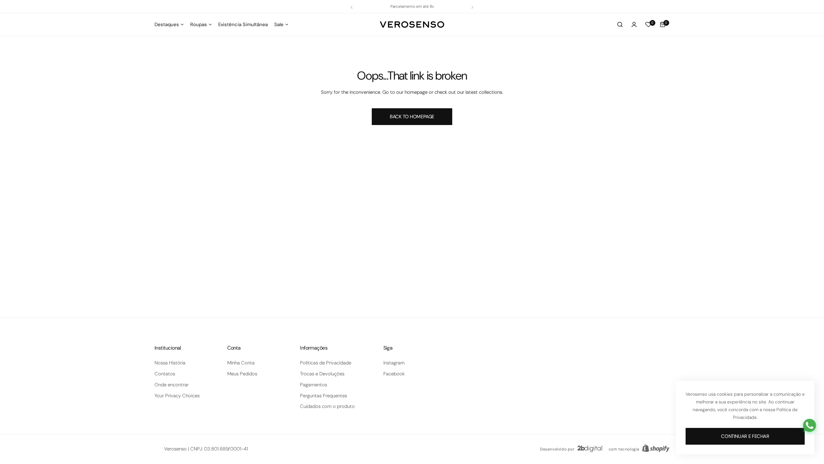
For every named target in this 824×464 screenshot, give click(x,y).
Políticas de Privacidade (325, 363)
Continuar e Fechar (745, 436)
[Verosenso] (412, 24)
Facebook (394, 374)
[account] (634, 24)
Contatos (164, 374)
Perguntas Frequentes (323, 395)
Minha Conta (241, 363)
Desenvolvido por (557, 449)
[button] (351, 7)
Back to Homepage (412, 116)
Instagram (394, 363)
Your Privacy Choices (177, 395)
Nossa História (169, 363)
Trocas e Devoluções (322, 374)
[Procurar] (620, 24)
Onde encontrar (171, 385)
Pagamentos (313, 385)
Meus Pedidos (242, 374)
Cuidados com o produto (327, 406)
